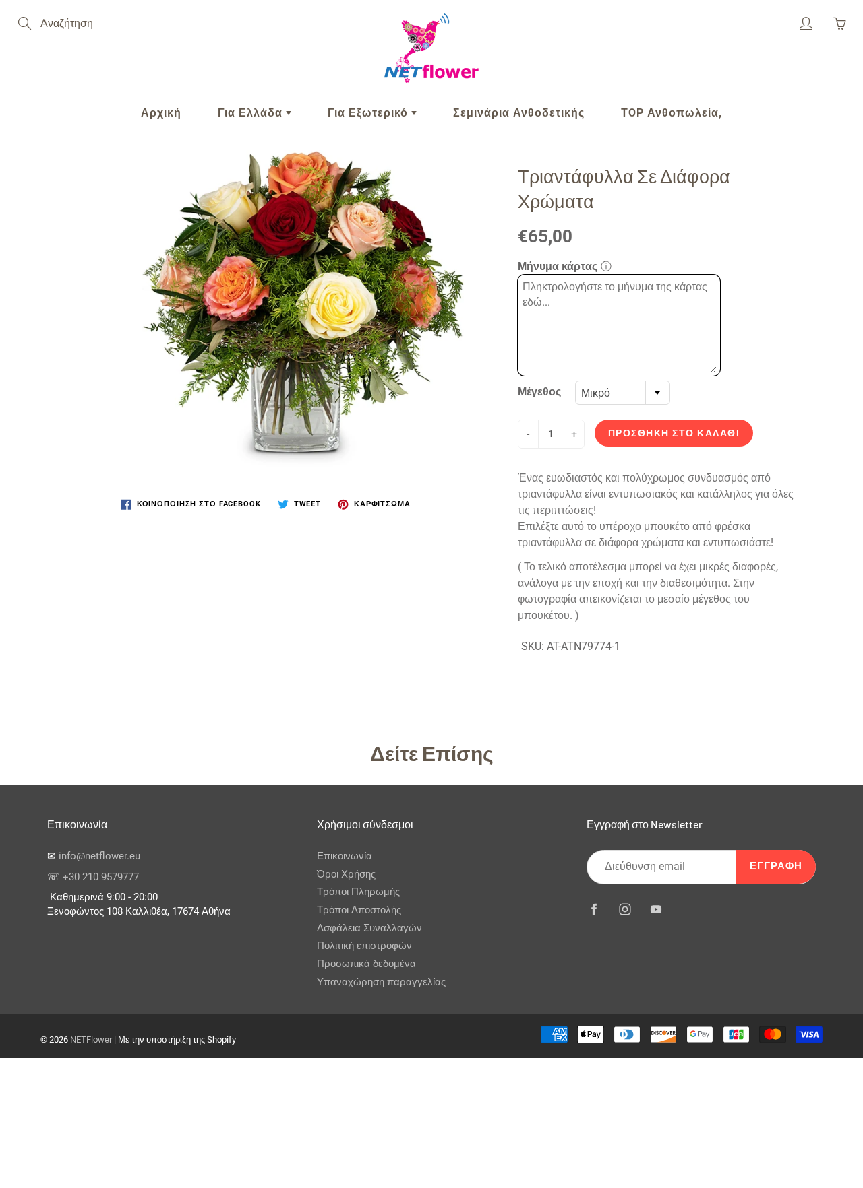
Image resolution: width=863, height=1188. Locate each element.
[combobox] (622, 393)
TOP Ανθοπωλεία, (671, 112)
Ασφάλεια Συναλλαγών (369, 928)
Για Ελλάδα (252, 112)
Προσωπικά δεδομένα (366, 964)
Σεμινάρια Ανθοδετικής (519, 112)
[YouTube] (655, 909)
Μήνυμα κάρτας (557, 266)
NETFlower (91, 1039)
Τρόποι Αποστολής (359, 910)
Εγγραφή (776, 866)
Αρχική (161, 112)
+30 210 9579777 (101, 877)
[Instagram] (624, 909)
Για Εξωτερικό (369, 112)
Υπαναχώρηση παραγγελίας (381, 982)
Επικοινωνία (344, 856)
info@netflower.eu (99, 856)
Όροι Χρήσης (346, 874)
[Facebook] (593, 909)
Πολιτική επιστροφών (364, 946)
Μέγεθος (539, 391)
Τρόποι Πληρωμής (358, 892)
